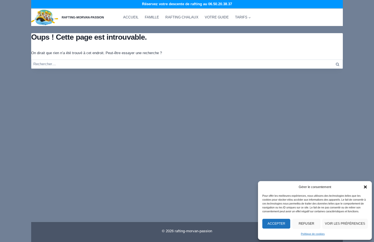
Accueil (131, 17)
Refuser (306, 223)
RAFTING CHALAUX (181, 17)
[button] (365, 187)
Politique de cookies (313, 234)
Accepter (276, 223)
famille (152, 17)
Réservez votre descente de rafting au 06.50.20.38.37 (187, 4)
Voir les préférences (345, 223)
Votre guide (217, 17)
